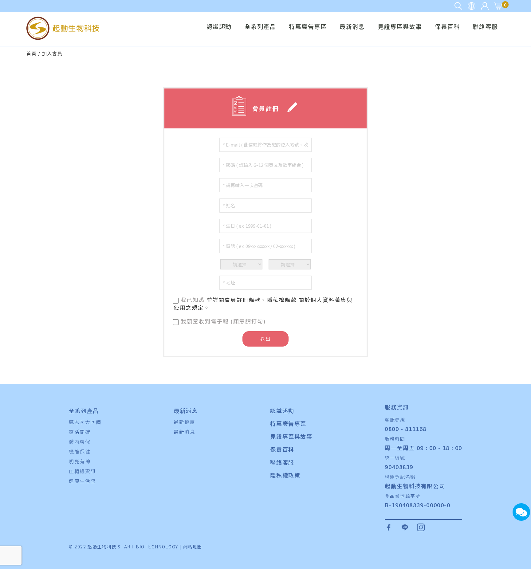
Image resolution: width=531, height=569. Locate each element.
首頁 (31, 53)
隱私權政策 (285, 475)
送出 (265, 339)
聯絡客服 (485, 26)
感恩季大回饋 (85, 422)
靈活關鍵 (79, 431)
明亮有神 (79, 461)
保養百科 (447, 26)
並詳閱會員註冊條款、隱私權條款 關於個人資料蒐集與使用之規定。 (263, 303)
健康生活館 (82, 481)
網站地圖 (192, 546)
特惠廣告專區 (308, 26)
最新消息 (352, 26)
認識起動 (219, 26)
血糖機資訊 (82, 471)
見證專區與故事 (400, 26)
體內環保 (79, 441)
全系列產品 (260, 26)
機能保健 (79, 451)
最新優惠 (184, 422)
